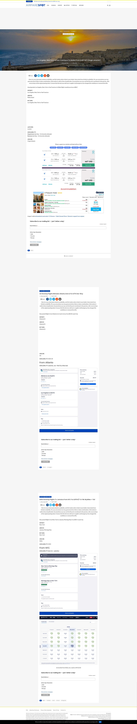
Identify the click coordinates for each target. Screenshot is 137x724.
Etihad (96, 715)
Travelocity (109, 717)
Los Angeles (65, 33)
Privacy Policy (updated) (46, 710)
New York (71, 33)
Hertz (107, 719)
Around (81, 5)
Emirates (93, 715)
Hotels (68, 5)
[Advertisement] (68, 18)
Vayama (109, 714)
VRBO (110, 718)
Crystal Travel (99, 714)
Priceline (74, 714)
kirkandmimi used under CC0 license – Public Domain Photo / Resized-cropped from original (59, 216)
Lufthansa (104, 715)
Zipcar (110, 719)
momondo (82, 714)
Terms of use (56, 710)
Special (75, 5)
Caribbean (49, 700)
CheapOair (94, 714)
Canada (53, 5)
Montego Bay (63, 700)
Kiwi (102, 714)
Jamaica (58, 700)
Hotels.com (98, 717)
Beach (44, 700)
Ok (100, 722)
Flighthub (78, 714)
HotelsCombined (103, 717)
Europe (60, 5)
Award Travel (48, 496)
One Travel (106, 714)
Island (53, 700)
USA (48, 5)
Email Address (34, 225)
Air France (86, 715)
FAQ (27, 710)
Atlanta (41, 290)
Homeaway (106, 718)
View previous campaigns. (36, 241)
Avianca (90, 715)
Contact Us (63, 710)
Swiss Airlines (108, 715)
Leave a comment (69, 256)
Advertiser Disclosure (34, 710)
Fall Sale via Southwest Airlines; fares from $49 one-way (47, 1)
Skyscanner (90, 714)
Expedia (85, 714)
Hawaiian (99, 715)
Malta (32, 250)
